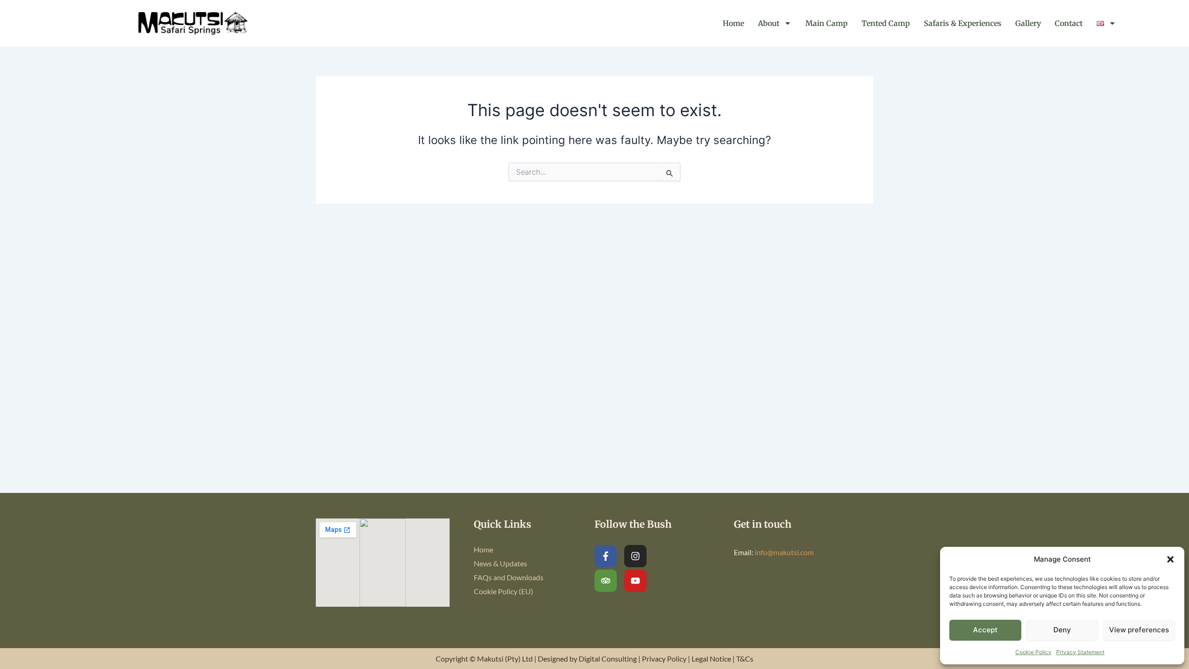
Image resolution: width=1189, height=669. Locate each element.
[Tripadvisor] (605, 581)
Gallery (1028, 23)
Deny (1062, 629)
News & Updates (500, 563)
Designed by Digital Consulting (587, 658)
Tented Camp (886, 23)
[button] (1170, 559)
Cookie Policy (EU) (503, 591)
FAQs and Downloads (508, 577)
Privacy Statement (1080, 652)
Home (733, 23)
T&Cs (744, 658)
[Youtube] (635, 581)
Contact (1069, 23)
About (768, 23)
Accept (985, 629)
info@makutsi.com (784, 552)
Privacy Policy (664, 658)
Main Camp (826, 23)
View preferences (1139, 629)
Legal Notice (711, 658)
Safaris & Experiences (962, 23)
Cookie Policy (1033, 652)
